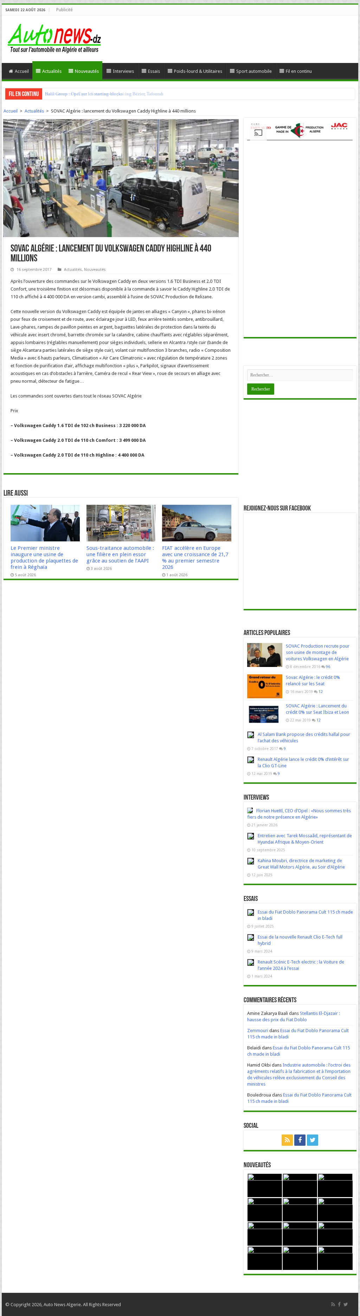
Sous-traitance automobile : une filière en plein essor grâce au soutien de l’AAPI (120, 554)
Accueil (22, 71)
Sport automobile (254, 71)
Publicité (64, 9)
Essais (154, 71)
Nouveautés (87, 71)
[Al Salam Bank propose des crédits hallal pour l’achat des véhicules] (250, 734)
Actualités (52, 71)
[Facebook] (300, 1140)
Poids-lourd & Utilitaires (198, 71)
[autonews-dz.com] (54, 36)
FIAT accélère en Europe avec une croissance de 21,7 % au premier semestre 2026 (195, 557)
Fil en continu (299, 71)
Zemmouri (257, 1030)
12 (321, 691)
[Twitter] (312, 1140)
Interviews (123, 71)
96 (328, 667)
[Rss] (287, 1140)
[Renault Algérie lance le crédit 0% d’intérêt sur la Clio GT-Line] (250, 759)
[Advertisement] (300, 452)
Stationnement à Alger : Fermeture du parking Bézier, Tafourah (104, 93)
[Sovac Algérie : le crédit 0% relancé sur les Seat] (264, 686)
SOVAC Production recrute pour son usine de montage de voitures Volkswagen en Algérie (317, 652)
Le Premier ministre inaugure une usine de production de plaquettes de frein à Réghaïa (44, 557)
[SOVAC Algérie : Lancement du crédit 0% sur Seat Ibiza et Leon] (264, 715)
